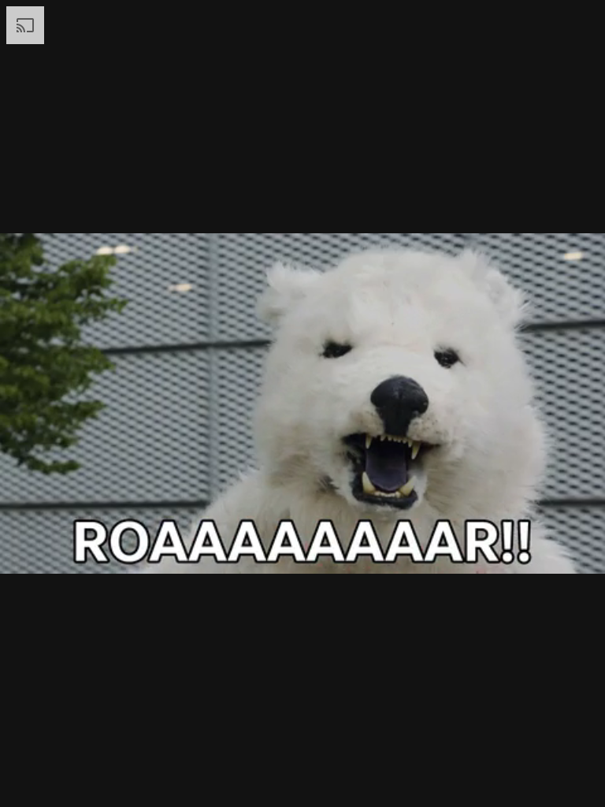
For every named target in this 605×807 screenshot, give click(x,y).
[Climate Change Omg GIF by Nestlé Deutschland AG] (302, 403)
